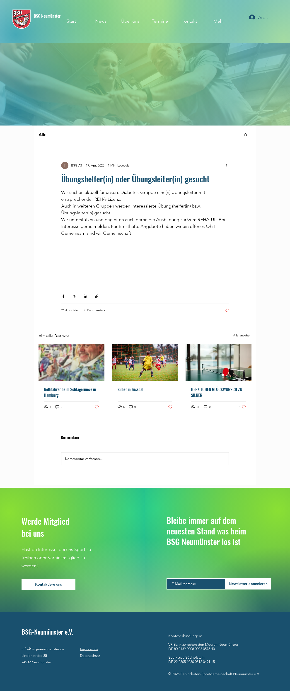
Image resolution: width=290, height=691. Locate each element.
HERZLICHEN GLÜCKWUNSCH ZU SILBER (216, 392)
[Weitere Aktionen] (226, 165)
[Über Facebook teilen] (63, 296)
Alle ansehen (242, 335)
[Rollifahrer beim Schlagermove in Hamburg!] (71, 362)
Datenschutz (90, 655)
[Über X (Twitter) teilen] (74, 296)
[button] (246, 134)
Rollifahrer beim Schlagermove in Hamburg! (70, 392)
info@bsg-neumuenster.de (43, 649)
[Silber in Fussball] (145, 362)
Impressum (89, 649)
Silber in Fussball (131, 389)
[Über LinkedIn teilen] (85, 296)
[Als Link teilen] (96, 296)
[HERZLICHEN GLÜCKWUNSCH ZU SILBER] (218, 362)
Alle (42, 134)
